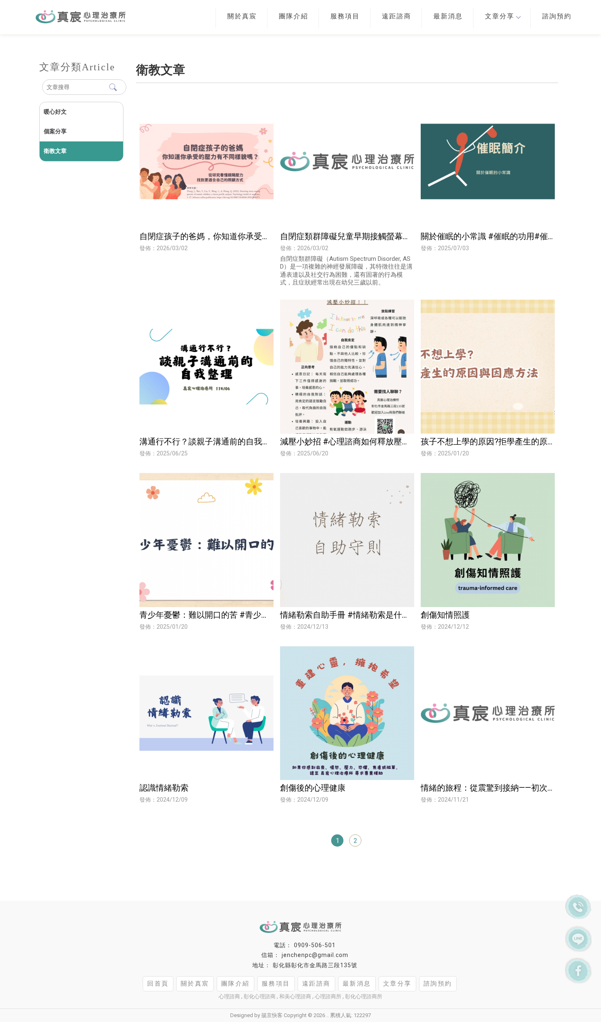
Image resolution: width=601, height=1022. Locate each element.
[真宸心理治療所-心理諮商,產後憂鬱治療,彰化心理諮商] (60, 14)
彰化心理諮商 (260, 996)
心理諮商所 (328, 996)
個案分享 (55, 131)
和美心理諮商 (295, 996)
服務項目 (345, 16)
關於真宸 (242, 16)
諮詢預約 (557, 16)
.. (327, 1015)
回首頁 (158, 983)
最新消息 (448, 16)
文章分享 (499, 16)
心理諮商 (229, 996)
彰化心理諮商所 (363, 996)
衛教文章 (55, 151)
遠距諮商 (396, 16)
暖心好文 (55, 111)
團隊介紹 (293, 16)
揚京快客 (272, 1015)
